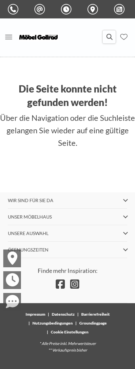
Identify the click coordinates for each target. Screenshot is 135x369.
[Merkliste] (124, 37)
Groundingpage (93, 323)
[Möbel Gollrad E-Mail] (41, 9)
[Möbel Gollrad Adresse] (94, 9)
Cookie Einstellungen (69, 331)
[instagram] (74, 283)
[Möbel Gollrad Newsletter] (120, 9)
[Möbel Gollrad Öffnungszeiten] (67, 9)
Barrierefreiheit (95, 314)
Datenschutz (63, 314)
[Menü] (8, 37)
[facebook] (60, 283)
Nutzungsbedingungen (52, 323)
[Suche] (109, 36)
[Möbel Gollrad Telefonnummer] (14, 9)
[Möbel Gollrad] (38, 37)
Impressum (35, 314)
